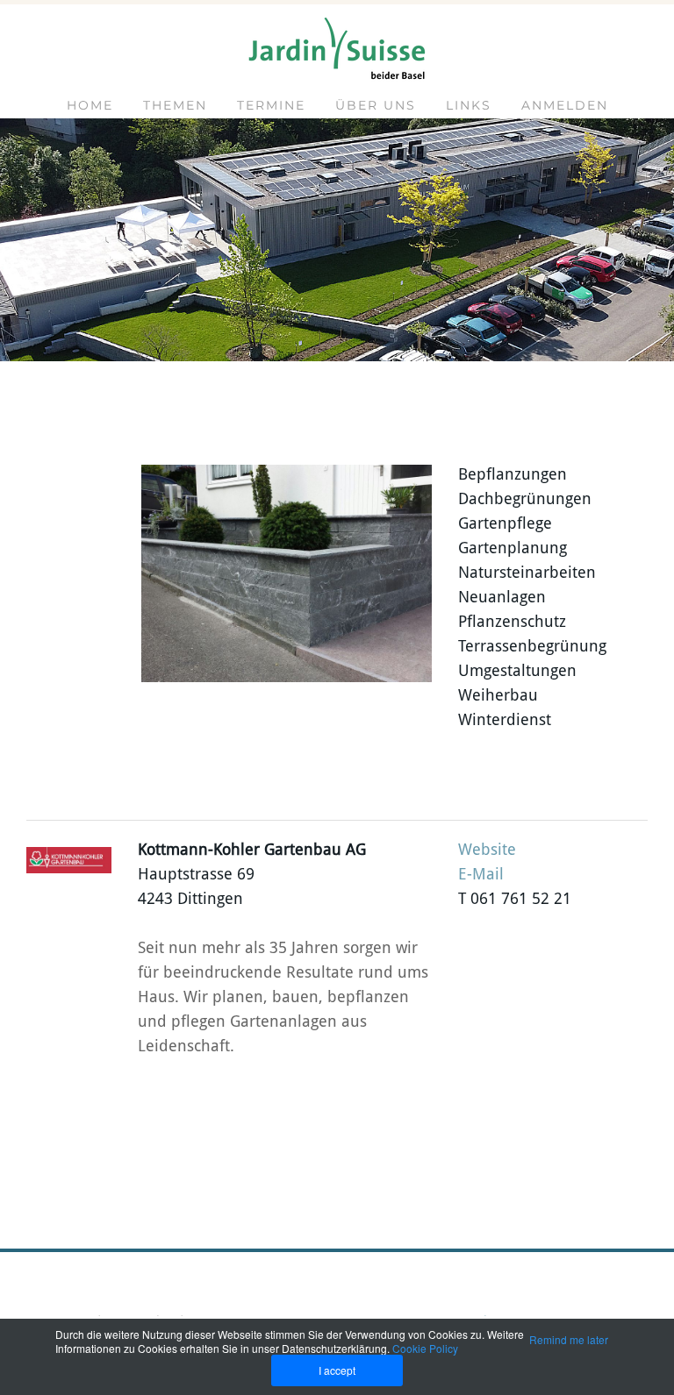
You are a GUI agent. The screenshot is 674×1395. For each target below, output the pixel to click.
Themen (175, 105)
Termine (271, 105)
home (90, 105)
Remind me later (568, 1339)
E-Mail (481, 874)
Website (487, 850)
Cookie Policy (425, 1348)
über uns (375, 105)
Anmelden (564, 105)
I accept (337, 1370)
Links (468, 105)
